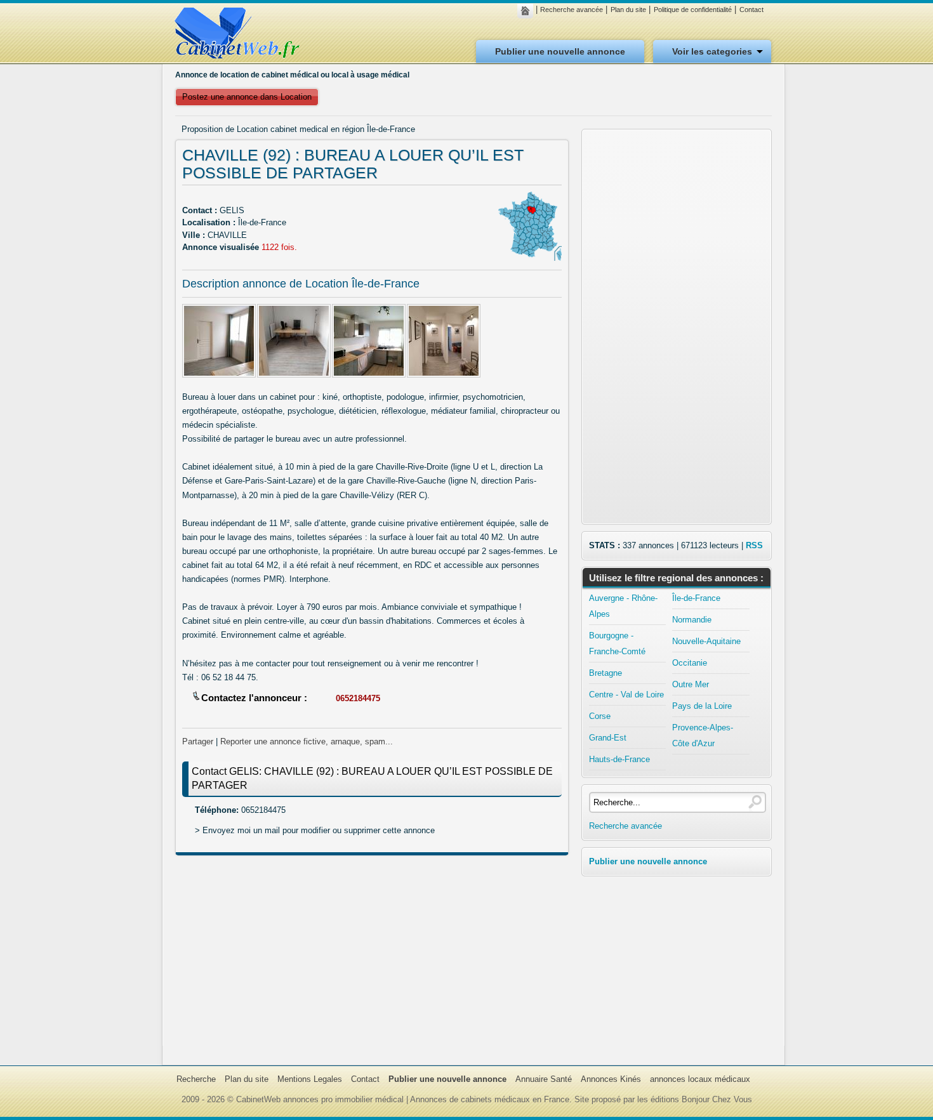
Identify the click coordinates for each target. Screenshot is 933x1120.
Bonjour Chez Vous (717, 1099)
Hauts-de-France (619, 759)
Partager (197, 741)
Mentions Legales (309, 1079)
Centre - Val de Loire (626, 694)
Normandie (691, 619)
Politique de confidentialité (693, 9)
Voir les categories (712, 51)
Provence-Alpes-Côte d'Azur (702, 735)
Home (528, 11)
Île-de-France (696, 598)
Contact (751, 9)
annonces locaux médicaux (700, 1079)
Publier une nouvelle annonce (560, 51)
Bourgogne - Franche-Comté (617, 643)
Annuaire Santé (543, 1079)
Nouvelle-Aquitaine (706, 641)
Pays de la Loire (702, 706)
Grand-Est (607, 737)
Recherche (196, 1079)
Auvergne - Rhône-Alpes (623, 606)
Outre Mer (690, 684)
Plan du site (628, 9)
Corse (600, 716)
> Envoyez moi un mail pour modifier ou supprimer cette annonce (315, 830)
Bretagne (605, 673)
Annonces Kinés (611, 1079)
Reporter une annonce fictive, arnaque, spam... (306, 741)
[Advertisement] (372, 957)
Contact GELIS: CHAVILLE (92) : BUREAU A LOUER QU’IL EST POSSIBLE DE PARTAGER (372, 778)
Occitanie (689, 663)
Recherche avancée (571, 9)
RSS (754, 545)
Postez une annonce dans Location (247, 97)
